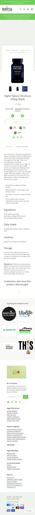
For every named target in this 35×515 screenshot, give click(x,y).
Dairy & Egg (11, 415)
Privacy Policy (12, 481)
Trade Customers (13, 469)
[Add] (22, 115)
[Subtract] (12, 115)
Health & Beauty (13, 417)
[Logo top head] (25, 346)
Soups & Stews (12, 457)
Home (7, 50)
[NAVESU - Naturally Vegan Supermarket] (7, 9)
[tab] (9, 147)
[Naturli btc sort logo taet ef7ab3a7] (9, 314)
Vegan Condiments (14, 435)
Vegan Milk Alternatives (16, 439)
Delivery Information (15, 479)
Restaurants (11, 467)
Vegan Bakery (12, 411)
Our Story (10, 478)
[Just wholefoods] (9, 346)
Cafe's (9, 465)
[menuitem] (20, 9)
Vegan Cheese (12, 413)
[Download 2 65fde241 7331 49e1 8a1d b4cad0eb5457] (25, 330)
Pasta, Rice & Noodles (15, 433)
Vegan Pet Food (13, 421)
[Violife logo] (25, 313)
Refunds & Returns (14, 483)
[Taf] (9, 330)
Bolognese (11, 453)
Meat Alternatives (14, 419)
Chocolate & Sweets (14, 429)
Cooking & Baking (14, 431)
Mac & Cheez (12, 455)
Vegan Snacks (12, 441)
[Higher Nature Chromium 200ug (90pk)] (17, 70)
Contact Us (11, 487)
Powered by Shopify (13, 501)
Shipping (18, 109)
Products (15, 50)
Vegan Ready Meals (14, 459)
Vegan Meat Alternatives (16, 437)
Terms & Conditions (14, 485)
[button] (2, 2)
